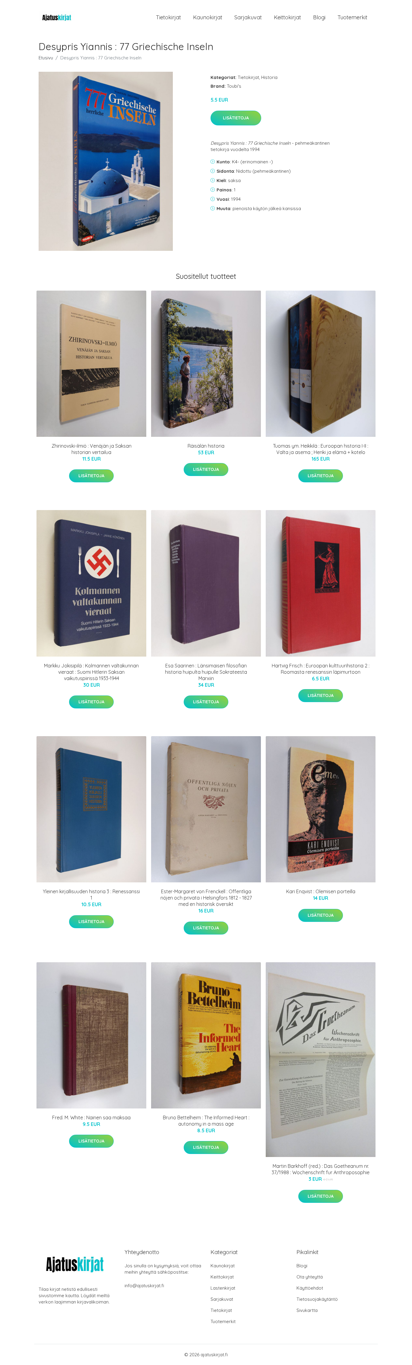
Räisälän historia (206, 446)
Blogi (319, 17)
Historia (269, 77)
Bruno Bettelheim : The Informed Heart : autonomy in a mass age (206, 1120)
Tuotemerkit (352, 17)
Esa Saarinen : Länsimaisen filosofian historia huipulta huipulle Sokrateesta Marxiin (206, 672)
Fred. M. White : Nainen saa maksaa (91, 1117)
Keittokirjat (287, 17)
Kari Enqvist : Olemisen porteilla (320, 891)
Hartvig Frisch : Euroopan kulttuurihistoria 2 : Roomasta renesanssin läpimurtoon (320, 669)
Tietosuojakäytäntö (317, 1299)
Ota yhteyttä (309, 1277)
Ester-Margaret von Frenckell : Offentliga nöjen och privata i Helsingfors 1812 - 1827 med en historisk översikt (206, 897)
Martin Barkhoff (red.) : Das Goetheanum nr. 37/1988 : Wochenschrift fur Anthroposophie (320, 1169)
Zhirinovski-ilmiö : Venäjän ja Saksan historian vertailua (92, 449)
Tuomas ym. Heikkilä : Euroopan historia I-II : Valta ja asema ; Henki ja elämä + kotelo (320, 449)
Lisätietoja (236, 118)
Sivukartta (307, 1310)
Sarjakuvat (248, 17)
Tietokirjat (168, 17)
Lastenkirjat (223, 1288)
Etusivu (46, 58)
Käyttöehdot (309, 1288)
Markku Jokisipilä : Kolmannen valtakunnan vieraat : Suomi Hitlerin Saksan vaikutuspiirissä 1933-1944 (91, 672)
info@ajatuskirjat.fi (144, 1285)
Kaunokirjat (207, 17)
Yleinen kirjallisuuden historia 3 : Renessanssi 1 (91, 894)
